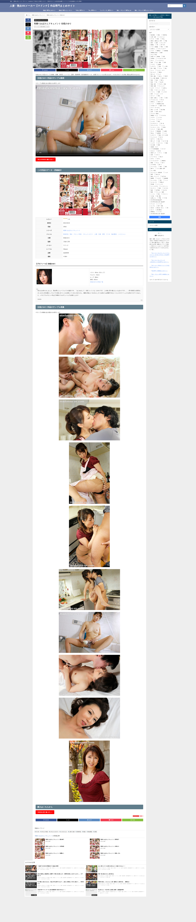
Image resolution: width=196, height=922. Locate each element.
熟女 (71, 234)
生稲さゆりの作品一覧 (96, 282)
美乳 (103, 234)
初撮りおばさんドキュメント (41, 20)
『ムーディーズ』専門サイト (106, 10)
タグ (150, 32)
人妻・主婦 (97, 234)
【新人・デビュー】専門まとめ (123, 10)
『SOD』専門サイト (80, 10)
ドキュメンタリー (88, 234)
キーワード (152, 20)
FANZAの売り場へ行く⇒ (45, 812)
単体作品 (65, 234)
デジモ (108, 234)
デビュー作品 (77, 234)
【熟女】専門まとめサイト (49, 10)
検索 (159, 217)
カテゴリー (152, 26)
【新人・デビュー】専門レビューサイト (143, 10)
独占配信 (114, 234)
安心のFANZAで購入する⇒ (46, 159)
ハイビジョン (122, 234)
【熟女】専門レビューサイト (65, 10)
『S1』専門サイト (92, 10)
